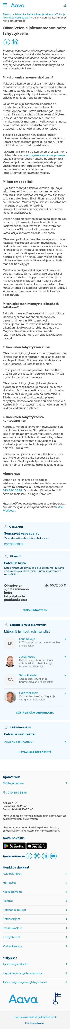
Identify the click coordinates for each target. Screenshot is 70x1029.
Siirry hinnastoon (35, 610)
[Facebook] (7, 42)
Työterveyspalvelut (16, 964)
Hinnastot (9, 882)
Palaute (8, 901)
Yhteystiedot (11, 937)
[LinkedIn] (15, 42)
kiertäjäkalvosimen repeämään (46, 155)
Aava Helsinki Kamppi (18, 741)
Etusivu (7, 14)
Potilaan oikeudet (14, 910)
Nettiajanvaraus (13, 783)
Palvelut (19, 14)
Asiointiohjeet (12, 873)
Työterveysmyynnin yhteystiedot (25, 982)
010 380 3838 (12, 490)
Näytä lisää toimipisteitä (35, 752)
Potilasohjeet (11, 919)
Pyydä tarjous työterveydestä (22, 973)
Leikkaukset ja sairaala (40, 14)
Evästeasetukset (35, 1023)
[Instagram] (37, 856)
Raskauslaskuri (12, 928)
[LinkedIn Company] (45, 856)
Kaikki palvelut (12, 892)
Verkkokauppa (12, 946)
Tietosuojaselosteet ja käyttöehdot (35, 1017)
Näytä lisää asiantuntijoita (35, 712)
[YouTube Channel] (53, 856)
